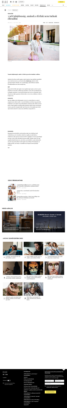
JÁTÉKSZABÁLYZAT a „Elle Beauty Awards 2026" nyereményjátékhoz (32, 394)
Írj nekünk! (4, 377)
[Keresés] (63, 5)
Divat (3, 5)
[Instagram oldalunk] (13, 2)
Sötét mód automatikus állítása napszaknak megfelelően (10, 384)
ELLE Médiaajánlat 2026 (28, 380)
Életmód (36, 5)
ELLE (20, 22)
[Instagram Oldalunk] (5, 374)
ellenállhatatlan (56, 22)
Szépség (22, 5)
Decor (48, 5)
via (8, 147)
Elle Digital (8, 5)
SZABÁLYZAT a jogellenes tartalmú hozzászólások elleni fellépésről (33, 391)
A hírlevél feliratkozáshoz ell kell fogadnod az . (53, 387)
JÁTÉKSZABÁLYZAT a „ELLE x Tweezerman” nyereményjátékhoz (31, 402)
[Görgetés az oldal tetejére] (64, 369)
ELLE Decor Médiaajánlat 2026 (29, 382)
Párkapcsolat (43, 5)
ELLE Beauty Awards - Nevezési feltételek (30, 386)
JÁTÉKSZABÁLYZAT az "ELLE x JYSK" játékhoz (31, 399)
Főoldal (9, 10)
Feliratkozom (50, 392)
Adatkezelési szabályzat (28, 384)
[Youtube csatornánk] (16, 2)
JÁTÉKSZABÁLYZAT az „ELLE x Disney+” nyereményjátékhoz (30, 375)
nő (9, 88)
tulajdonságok (51, 22)
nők (46, 22)
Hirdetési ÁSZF (26, 404)
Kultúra (27, 5)
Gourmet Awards (15, 5)
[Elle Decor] (5, 1)
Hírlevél (22, 1)
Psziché (31, 5)
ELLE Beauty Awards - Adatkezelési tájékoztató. (32, 388)
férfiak (44, 22)
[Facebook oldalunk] (11, 2)
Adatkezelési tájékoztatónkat (52, 387)
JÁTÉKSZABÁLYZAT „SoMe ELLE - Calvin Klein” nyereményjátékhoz (32, 397)
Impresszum (26, 377)
